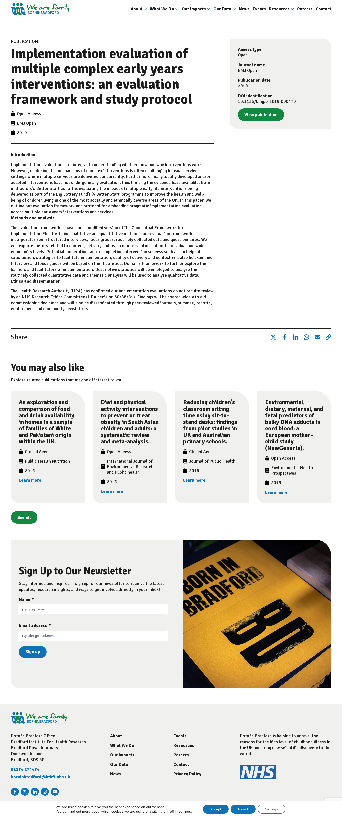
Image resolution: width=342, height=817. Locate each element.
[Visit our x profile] (25, 792)
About (136, 9)
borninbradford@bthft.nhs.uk (40, 777)
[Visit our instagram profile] (45, 792)
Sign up (32, 652)
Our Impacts (194, 9)
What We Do (162, 9)
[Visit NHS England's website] (258, 778)
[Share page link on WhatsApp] (306, 337)
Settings (271, 809)
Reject (243, 809)
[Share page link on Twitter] (273, 337)
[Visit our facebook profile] (15, 792)
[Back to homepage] (40, 9)
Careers (305, 9)
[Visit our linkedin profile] (35, 792)
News (244, 9)
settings (185, 811)
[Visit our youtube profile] (55, 792)
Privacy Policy (187, 774)
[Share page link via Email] (317, 337)
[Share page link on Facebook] (284, 337)
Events (259, 9)
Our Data (222, 9)
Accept (215, 809)
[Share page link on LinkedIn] (295, 337)
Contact (323, 9)
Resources (279, 9)
